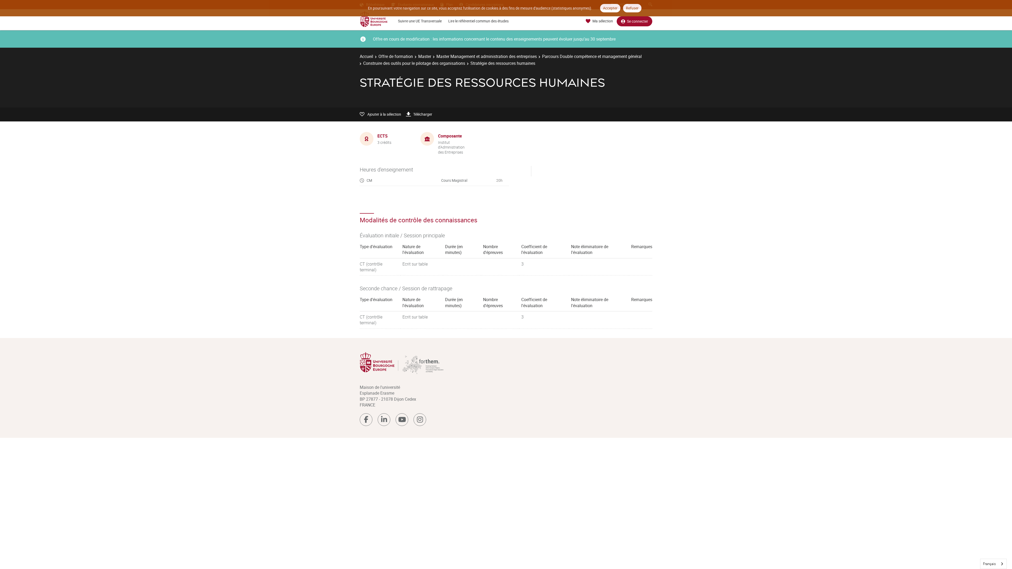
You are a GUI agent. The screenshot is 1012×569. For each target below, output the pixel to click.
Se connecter (637, 21)
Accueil (366, 56)
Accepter (610, 8)
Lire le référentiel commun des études (478, 20)
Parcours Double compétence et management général (592, 56)
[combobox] (993, 564)
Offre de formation (395, 56)
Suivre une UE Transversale (420, 20)
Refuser (632, 8)
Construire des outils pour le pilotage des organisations (414, 63)
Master (424, 56)
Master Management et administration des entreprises (486, 56)
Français (989, 563)
